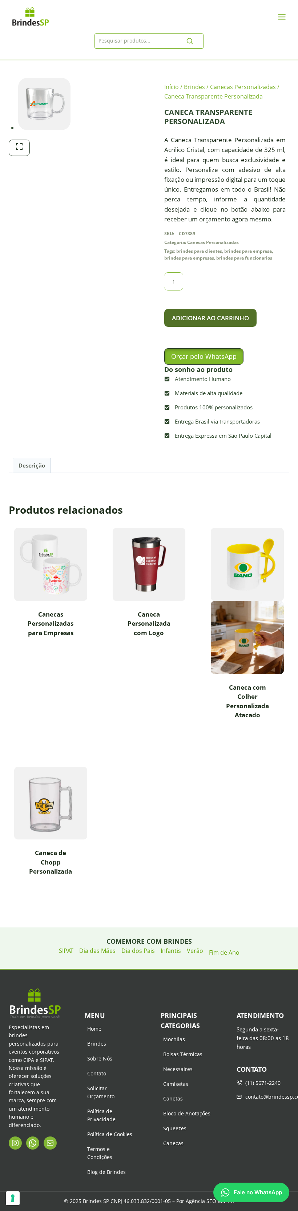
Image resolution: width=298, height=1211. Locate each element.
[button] (203, 356)
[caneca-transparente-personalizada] (44, 104)
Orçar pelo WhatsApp (204, 356)
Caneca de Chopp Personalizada (50, 862)
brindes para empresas (189, 258)
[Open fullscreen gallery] (19, 148)
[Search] (190, 41)
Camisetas (175, 1083)
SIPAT (66, 951)
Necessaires (178, 1069)
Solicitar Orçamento (100, 1092)
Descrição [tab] (32, 465)
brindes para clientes (199, 251)
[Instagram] (15, 1143)
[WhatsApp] (32, 1143)
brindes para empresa (248, 251)
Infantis (171, 951)
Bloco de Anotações (186, 1113)
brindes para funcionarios (244, 258)
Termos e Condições (99, 1153)
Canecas (173, 1143)
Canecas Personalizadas (213, 242)
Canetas (173, 1098)
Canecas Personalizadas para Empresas (50, 623)
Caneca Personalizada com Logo (149, 623)
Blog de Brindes (106, 1171)
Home (94, 1028)
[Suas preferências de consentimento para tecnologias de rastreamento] (13, 1198)
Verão (195, 951)
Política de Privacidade (101, 1115)
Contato (96, 1073)
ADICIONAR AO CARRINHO (210, 318)
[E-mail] (50, 1143)
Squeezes (174, 1128)
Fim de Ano (224, 953)
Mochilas (174, 1039)
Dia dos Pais (138, 951)
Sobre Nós (99, 1058)
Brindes (96, 1043)
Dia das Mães (97, 951)
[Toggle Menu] (281, 16)
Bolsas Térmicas (182, 1054)
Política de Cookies (109, 1134)
